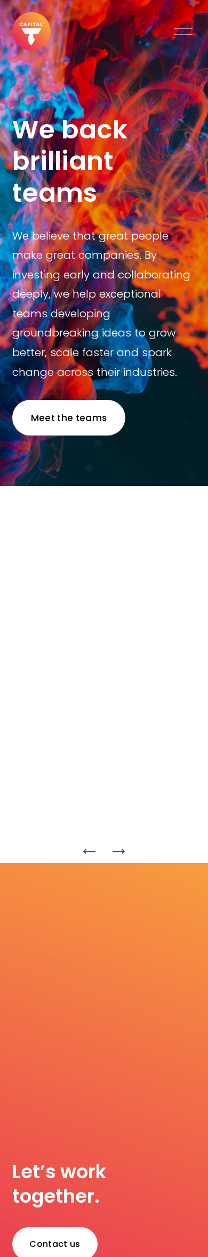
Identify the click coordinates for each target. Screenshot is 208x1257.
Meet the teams (69, 418)
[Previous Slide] (89, 851)
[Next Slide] (118, 851)
